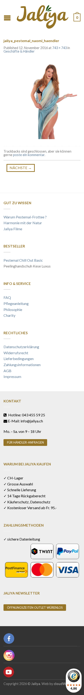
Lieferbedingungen (19, 358)
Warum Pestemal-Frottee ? (25, 217)
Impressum (12, 376)
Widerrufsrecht (16, 353)
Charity (9, 315)
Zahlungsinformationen (22, 364)
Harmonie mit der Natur (23, 223)
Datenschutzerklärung (21, 346)
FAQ (7, 297)
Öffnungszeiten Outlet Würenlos (35, 607)
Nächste (21, 167)
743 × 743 (59, 48)
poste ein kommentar (29, 155)
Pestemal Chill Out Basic (23, 260)
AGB (7, 370)
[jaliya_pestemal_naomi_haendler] (42, 100)
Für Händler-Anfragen (25, 442)
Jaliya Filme (13, 229)
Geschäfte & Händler (19, 51)
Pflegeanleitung (16, 303)
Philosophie (13, 309)
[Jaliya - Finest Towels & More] (42, 16)
